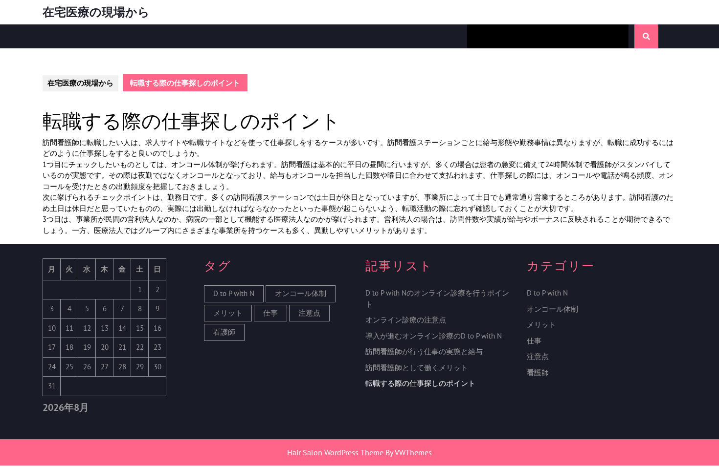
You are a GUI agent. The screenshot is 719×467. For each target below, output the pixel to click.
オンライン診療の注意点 (405, 319)
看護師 (224, 332)
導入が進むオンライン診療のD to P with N (433, 335)
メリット (228, 313)
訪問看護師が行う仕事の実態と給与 (424, 351)
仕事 (270, 313)
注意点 (309, 313)
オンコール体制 (300, 293)
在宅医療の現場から (96, 12)
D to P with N (233, 293)
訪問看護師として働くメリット (416, 367)
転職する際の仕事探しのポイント (420, 383)
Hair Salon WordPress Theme (335, 452)
